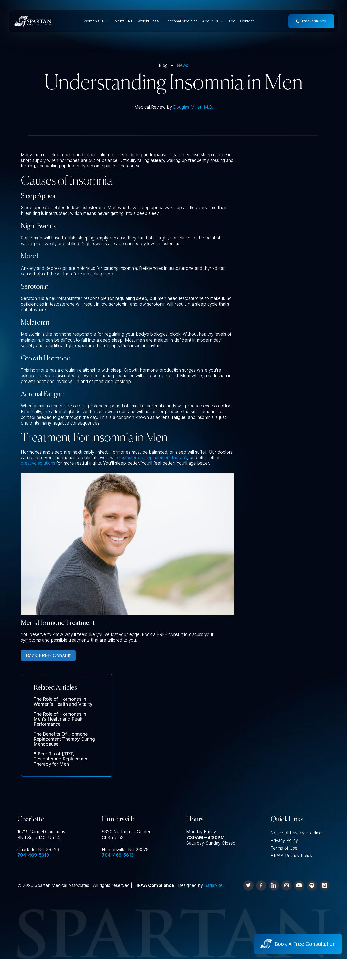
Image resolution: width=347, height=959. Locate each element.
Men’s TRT (124, 21)
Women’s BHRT (97, 21)
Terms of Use (284, 848)
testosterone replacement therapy (153, 457)
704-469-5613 (33, 855)
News (182, 65)
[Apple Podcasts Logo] (325, 885)
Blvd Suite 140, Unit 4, (39, 837)
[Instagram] (286, 885)
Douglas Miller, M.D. (193, 107)
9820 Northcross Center (126, 831)
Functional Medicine (180, 21)
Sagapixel (214, 885)
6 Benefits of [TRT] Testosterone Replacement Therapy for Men (62, 759)
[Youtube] (299, 885)
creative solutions (38, 463)
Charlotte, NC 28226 (38, 849)
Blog (231, 21)
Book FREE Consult (48, 655)
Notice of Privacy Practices (297, 832)
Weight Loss (148, 21)
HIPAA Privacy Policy (291, 855)
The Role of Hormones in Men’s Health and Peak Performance (60, 719)
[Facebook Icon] (261, 885)
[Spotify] (312, 885)
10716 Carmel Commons (41, 831)
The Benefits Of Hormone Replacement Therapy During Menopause (64, 739)
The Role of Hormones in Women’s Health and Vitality (63, 701)
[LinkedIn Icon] (274, 885)
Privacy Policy (284, 840)
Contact (247, 21)
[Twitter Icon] (248, 885)
